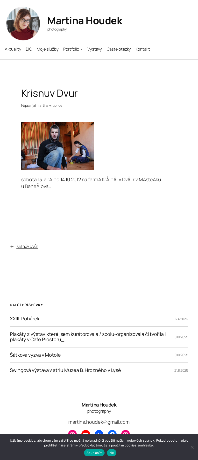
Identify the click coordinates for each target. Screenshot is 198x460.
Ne (111, 453)
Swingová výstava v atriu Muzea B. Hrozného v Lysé (65, 370)
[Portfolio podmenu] (81, 49)
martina (42, 105)
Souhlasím (94, 453)
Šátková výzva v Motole (35, 355)
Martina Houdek (84, 20)
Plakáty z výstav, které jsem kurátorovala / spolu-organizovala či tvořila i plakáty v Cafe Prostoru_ (88, 337)
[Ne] (192, 447)
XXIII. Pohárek (25, 318)
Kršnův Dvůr (27, 246)
